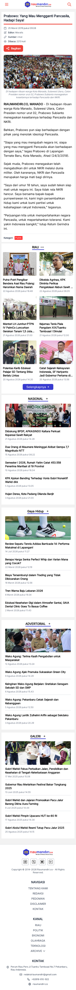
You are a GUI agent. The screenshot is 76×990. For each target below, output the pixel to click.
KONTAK (38, 908)
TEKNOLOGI (38, 945)
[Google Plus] (50, 862)
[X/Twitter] (33, 862)
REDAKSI (38, 893)
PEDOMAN (38, 898)
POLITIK (38, 930)
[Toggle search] (69, 4)
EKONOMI (38, 935)
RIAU (38, 925)
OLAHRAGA (38, 940)
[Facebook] (42, 862)
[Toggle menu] (6, 4)
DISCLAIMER (38, 903)
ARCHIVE (36, 950)
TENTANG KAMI (38, 888)
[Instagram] (25, 862)
